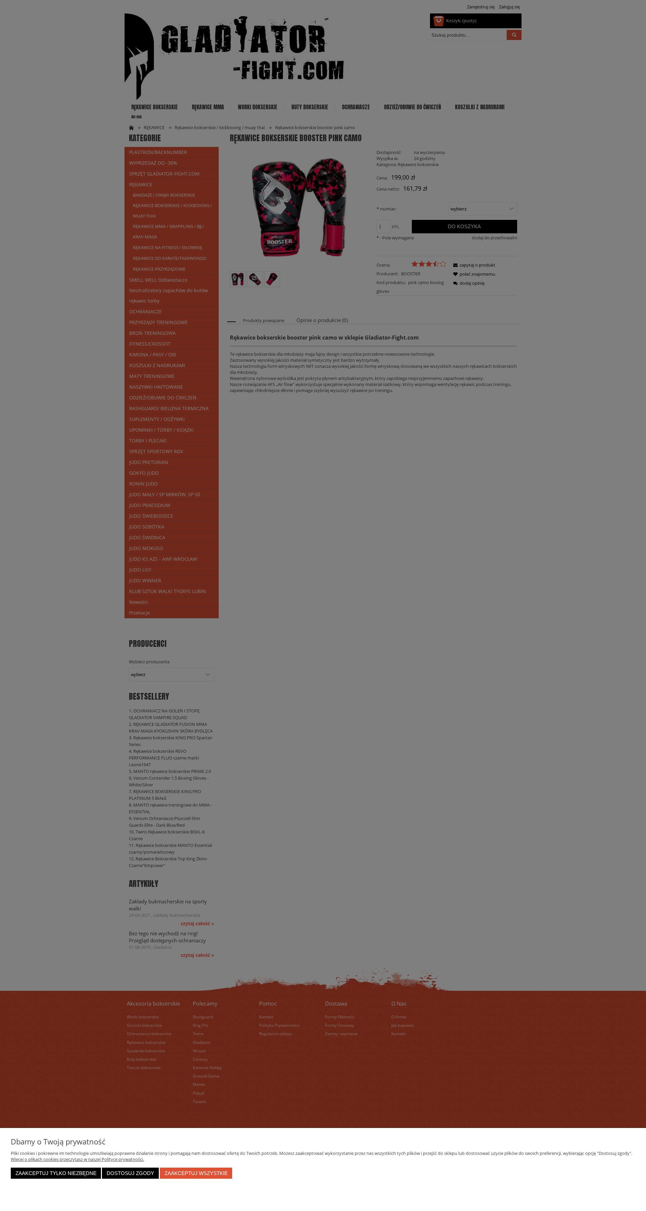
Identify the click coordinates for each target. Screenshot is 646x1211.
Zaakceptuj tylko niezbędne (56, 1173)
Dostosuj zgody (130, 1173)
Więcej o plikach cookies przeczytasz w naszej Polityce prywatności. (77, 1159)
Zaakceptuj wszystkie (196, 1173)
